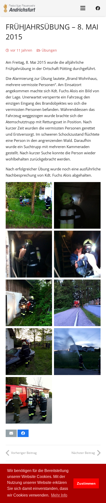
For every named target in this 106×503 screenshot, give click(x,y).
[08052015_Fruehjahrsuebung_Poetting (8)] (29, 351)
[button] (82, 8)
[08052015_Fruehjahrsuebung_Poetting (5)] (77, 254)
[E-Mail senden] (11, 433)
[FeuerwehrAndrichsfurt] (19, 8)
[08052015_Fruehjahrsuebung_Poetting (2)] (29, 400)
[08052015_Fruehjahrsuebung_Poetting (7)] (77, 303)
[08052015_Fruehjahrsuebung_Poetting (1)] (29, 205)
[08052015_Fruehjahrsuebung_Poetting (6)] (29, 303)
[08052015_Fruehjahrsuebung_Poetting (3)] (77, 205)
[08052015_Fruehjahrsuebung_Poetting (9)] (77, 351)
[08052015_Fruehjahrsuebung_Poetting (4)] (29, 254)
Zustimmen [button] (86, 483)
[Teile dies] (23, 433)
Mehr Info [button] (59, 495)
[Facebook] (97, 8)
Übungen (49, 50)
